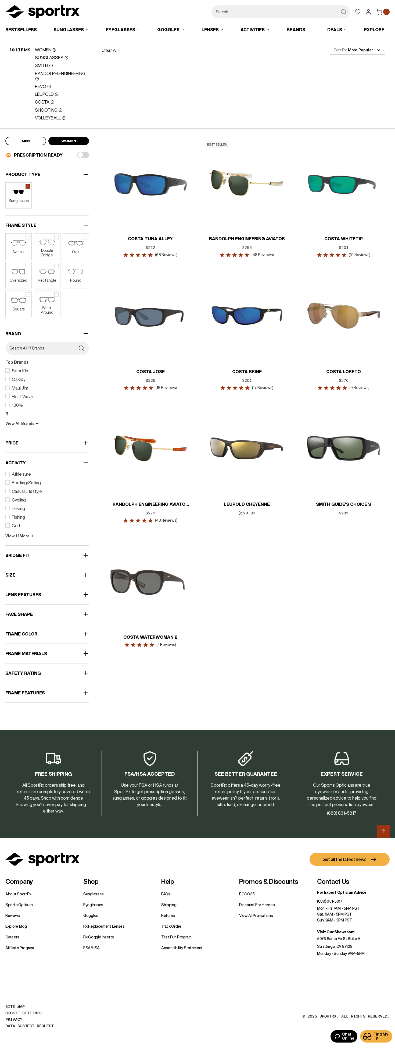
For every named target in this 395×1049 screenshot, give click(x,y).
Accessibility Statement (182, 948)
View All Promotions (256, 915)
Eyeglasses (93, 905)
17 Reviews (262, 388)
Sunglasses (93, 894)
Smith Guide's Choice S (343, 504)
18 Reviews (166, 388)
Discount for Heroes (257, 905)
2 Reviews (166, 645)
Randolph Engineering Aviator (247, 238)
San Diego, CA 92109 (334, 946)
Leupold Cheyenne (247, 504)
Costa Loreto (343, 371)
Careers (12, 937)
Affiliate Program (19, 948)
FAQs (165, 894)
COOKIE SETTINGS (23, 1013)
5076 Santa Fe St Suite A (338, 939)
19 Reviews (359, 255)
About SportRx (18, 894)
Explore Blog (16, 926)
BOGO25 (246, 894)
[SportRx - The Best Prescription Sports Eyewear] (42, 12)
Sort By (340, 50)
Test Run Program (176, 937)
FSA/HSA (91, 948)
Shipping (169, 905)
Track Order (171, 926)
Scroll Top (383, 831)
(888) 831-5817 (330, 901)
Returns (168, 915)
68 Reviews (166, 255)
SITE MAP (15, 1006)
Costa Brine (247, 371)
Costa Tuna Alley (150, 238)
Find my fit (381, 1036)
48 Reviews (263, 255)
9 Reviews (359, 388)
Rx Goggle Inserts (98, 937)
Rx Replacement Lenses (104, 926)
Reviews (12, 915)
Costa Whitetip (343, 238)
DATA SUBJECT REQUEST (29, 1026)
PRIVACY (13, 1019)
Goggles (90, 915)
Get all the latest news (344, 859)
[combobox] (280, 11)
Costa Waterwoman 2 (150, 637)
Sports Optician (19, 905)
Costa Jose (150, 371)
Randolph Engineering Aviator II (150, 504)
